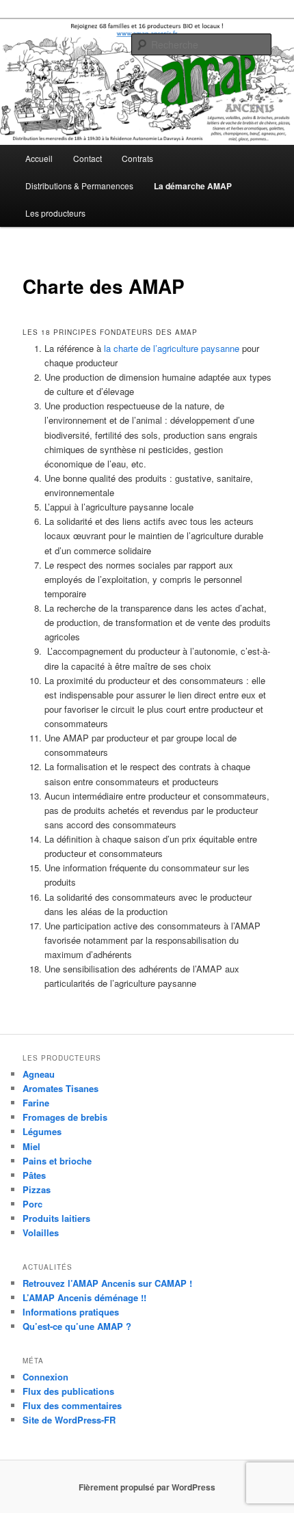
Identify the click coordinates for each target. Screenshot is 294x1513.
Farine (36, 1102)
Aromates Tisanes (60, 1088)
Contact (87, 158)
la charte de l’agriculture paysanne (171, 348)
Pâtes (34, 1175)
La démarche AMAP (193, 186)
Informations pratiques (71, 1311)
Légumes (42, 1131)
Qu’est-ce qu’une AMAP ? (77, 1326)
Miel (31, 1146)
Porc (32, 1203)
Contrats (137, 158)
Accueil (39, 158)
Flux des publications (68, 1391)
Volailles (41, 1232)
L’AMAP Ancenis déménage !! (84, 1297)
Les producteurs (55, 213)
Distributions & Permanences (79, 185)
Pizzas (37, 1189)
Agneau (39, 1073)
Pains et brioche (57, 1160)
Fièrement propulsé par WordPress (147, 1487)
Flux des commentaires (72, 1405)
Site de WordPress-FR (69, 1419)
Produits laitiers (56, 1218)
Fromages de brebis (65, 1116)
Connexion (45, 1376)
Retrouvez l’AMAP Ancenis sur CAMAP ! (107, 1283)
